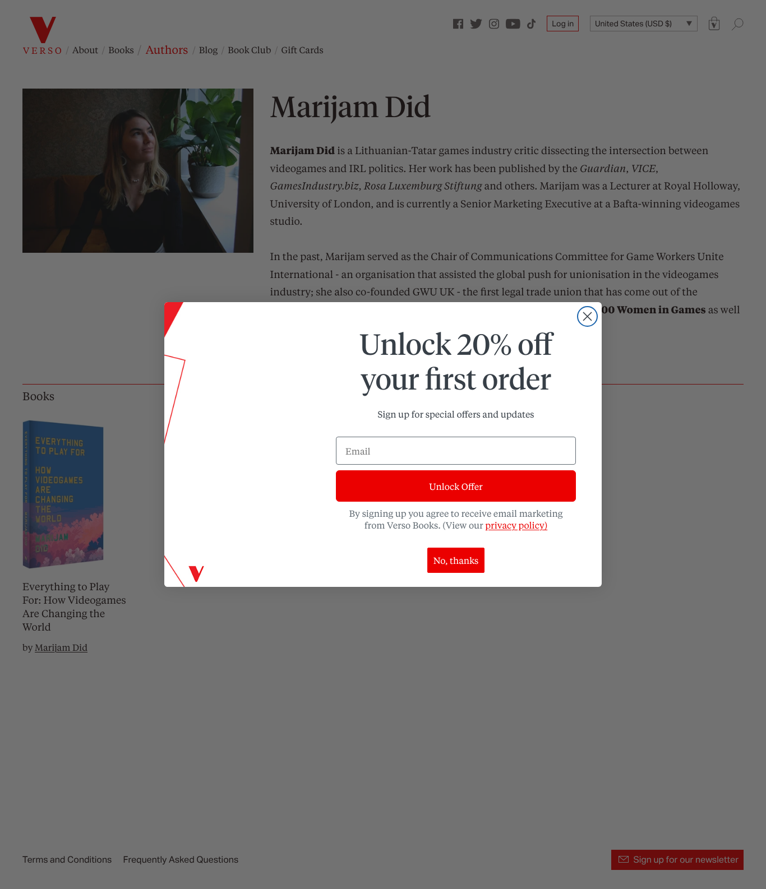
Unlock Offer (455, 486)
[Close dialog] (587, 316)
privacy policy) (516, 525)
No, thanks (456, 560)
